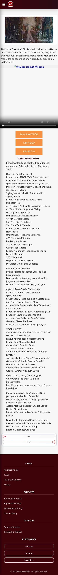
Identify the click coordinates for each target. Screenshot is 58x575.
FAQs (6, 474)
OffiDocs (29, 546)
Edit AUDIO (29, 151)
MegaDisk (29, 560)
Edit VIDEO (29, 142)
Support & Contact (13, 532)
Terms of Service (12, 527)
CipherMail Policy (12, 503)
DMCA (7, 484)
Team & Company (12, 479)
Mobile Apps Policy (13, 508)
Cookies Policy (11, 469)
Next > (29, 442)
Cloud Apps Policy (13, 498)
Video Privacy (10, 513)
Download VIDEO (29, 134)
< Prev (29, 436)
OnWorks (29, 553)
